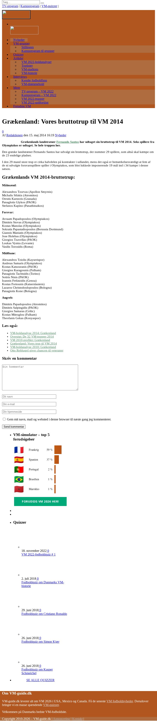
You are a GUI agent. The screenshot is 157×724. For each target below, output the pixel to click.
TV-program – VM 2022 (37, 91)
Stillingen (27, 47)
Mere (16, 87)
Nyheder (19, 40)
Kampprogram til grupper (37, 51)
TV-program (10, 6)
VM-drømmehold (32, 84)
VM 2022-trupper (32, 99)
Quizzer (18, 54)
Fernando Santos (67, 141)
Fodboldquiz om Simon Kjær (40, 641)
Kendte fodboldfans (34, 80)
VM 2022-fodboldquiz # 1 (38, 554)
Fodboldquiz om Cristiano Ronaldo (44, 614)
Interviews (20, 76)
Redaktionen (14, 135)
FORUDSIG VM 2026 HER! (40, 501)
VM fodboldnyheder (120, 701)
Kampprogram (29, 6)
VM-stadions (29, 69)
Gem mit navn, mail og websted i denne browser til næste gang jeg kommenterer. (59, 419)
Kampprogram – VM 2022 (38, 95)
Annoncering (61, 719)
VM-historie (29, 73)
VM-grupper (21, 43)
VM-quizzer (49, 6)
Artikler (18, 58)
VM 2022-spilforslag (34, 102)
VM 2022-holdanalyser (36, 62)
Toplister (27, 65)
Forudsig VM (22, 106)
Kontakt (77, 719)
